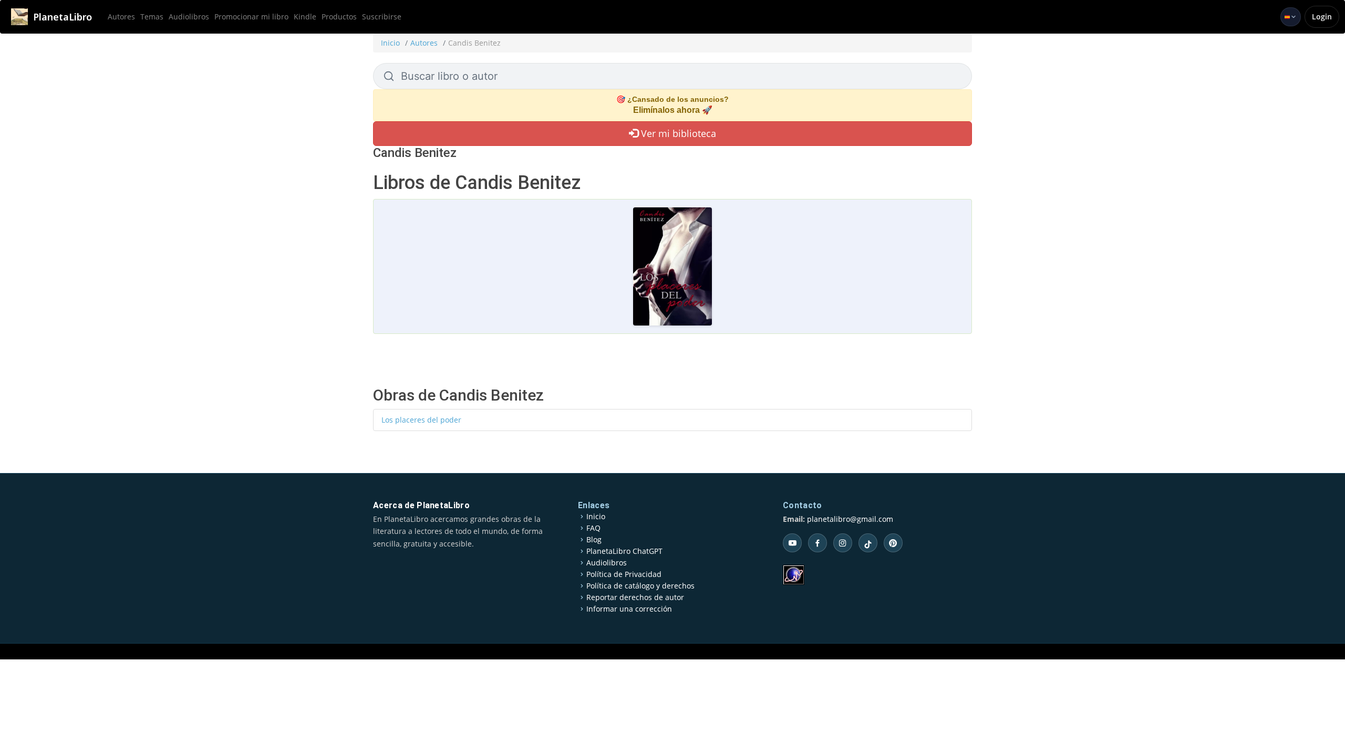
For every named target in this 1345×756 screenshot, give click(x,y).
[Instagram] (842, 542)
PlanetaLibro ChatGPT (624, 551)
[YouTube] (792, 542)
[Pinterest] (893, 542)
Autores (121, 17)
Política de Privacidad (623, 574)
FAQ (593, 528)
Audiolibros (189, 17)
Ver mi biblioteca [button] (677, 133)
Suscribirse (381, 17)
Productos (339, 17)
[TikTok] (867, 542)
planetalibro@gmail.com (850, 519)
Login (1322, 17)
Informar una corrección (629, 609)
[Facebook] (817, 542)
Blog (594, 539)
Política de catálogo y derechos (640, 586)
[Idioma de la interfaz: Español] (1290, 16)
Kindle (305, 17)
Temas (151, 17)
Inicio (390, 43)
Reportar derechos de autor (635, 597)
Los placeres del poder (421, 420)
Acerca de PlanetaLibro (421, 505)
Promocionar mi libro (251, 17)
